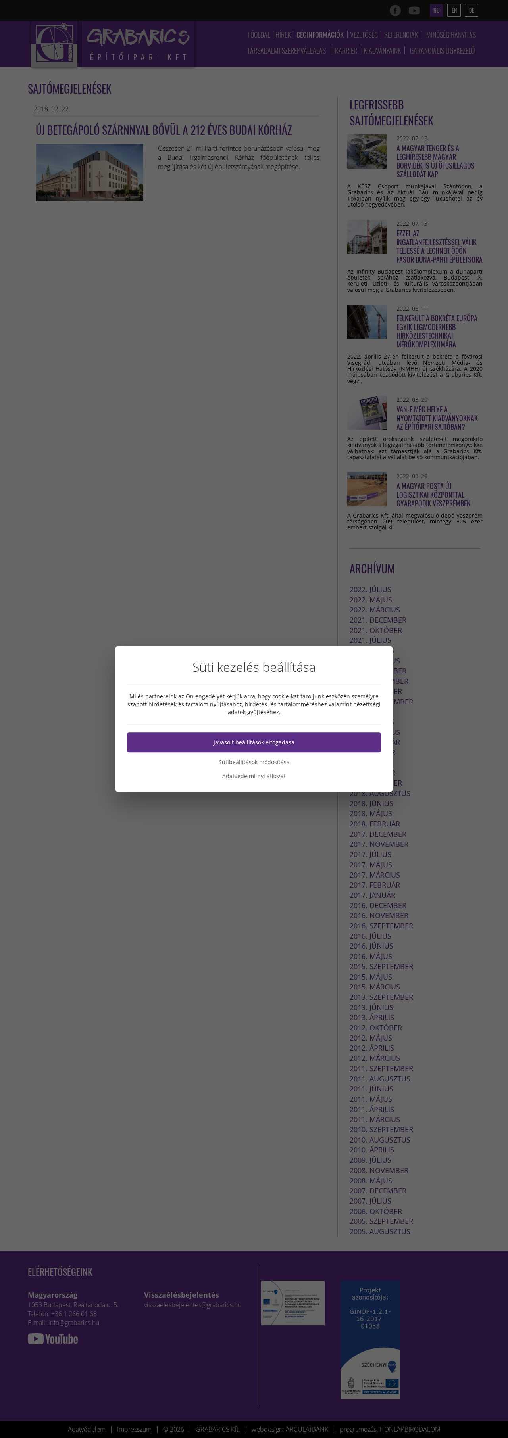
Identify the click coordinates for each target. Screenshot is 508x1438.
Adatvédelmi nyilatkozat (254, 776)
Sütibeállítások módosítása (254, 762)
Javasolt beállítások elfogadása (254, 742)
